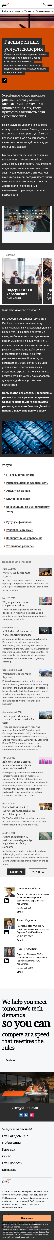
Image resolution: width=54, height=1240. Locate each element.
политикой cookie (28, 1237)
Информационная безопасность (27, 482)
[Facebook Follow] (26, 1115)
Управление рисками (19, 529)
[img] (4, 80)
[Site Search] (44, 4)
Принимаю (27, 1218)
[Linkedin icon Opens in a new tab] (6, 901)
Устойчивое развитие (20, 546)
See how (10, 1060)
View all (36, 871)
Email (20, 911)
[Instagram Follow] (32, 1115)
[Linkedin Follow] (21, 1115)
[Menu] (50, 4)
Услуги (27, 11)
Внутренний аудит (18, 498)
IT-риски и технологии (20, 474)
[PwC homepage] (5, 4)
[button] (27, 219)
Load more (16, 871)
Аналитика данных (18, 490)
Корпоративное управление (24, 537)
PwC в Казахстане (11, 11)
